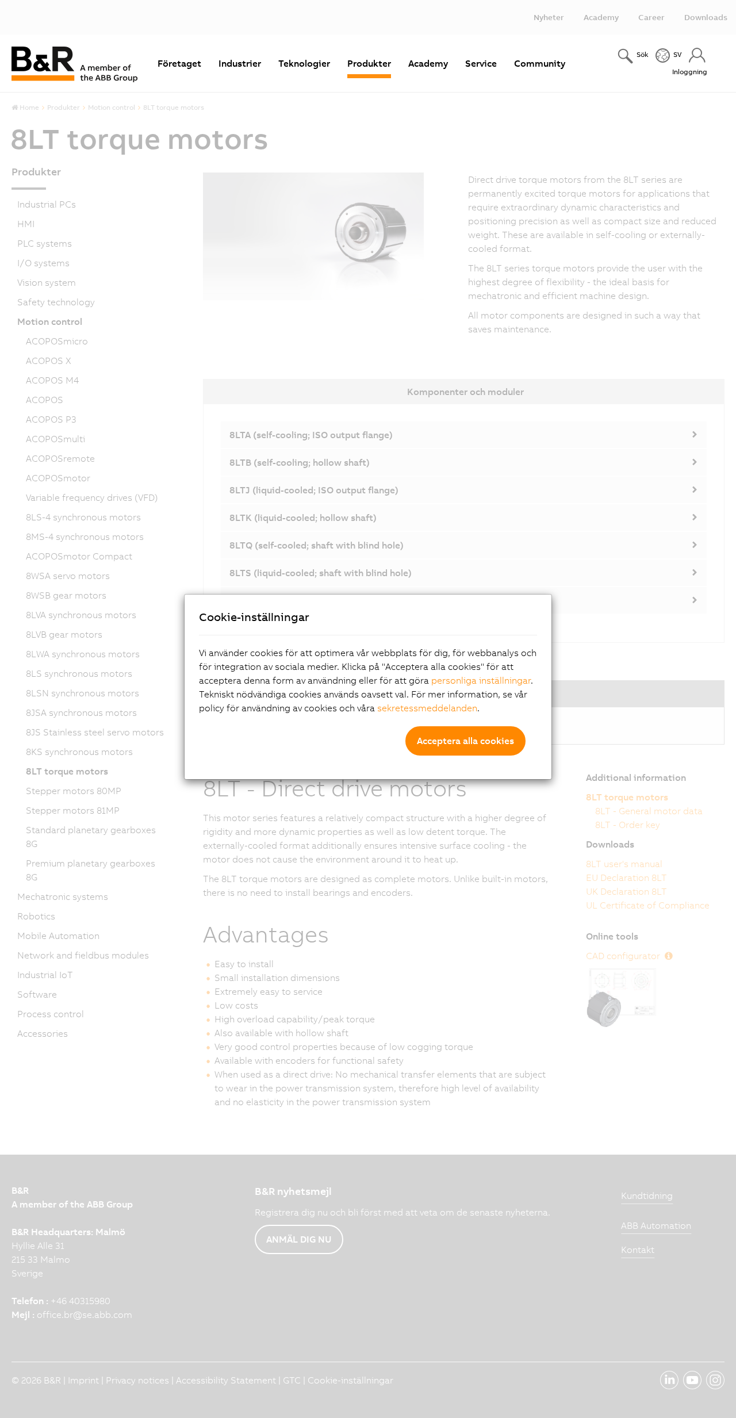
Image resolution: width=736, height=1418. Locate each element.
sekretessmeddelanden (427, 708)
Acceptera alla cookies (465, 740)
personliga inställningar (481, 680)
